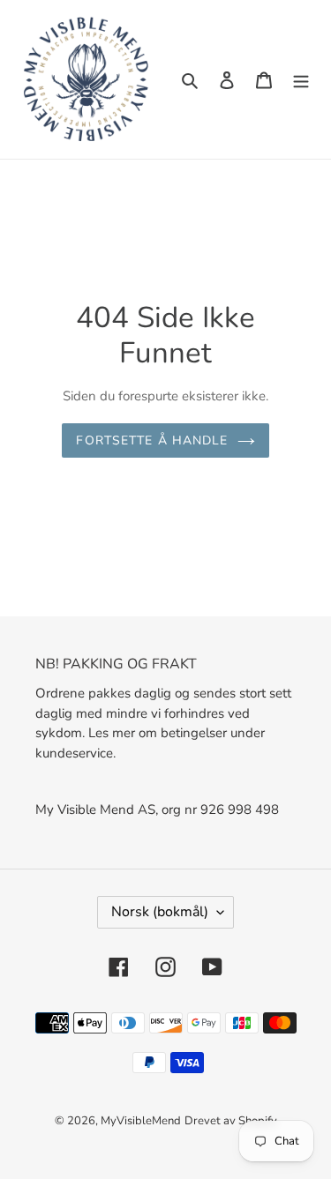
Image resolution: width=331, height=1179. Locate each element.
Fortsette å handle (152, 440)
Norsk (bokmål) (159, 912)
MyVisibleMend (141, 1121)
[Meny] (301, 79)
